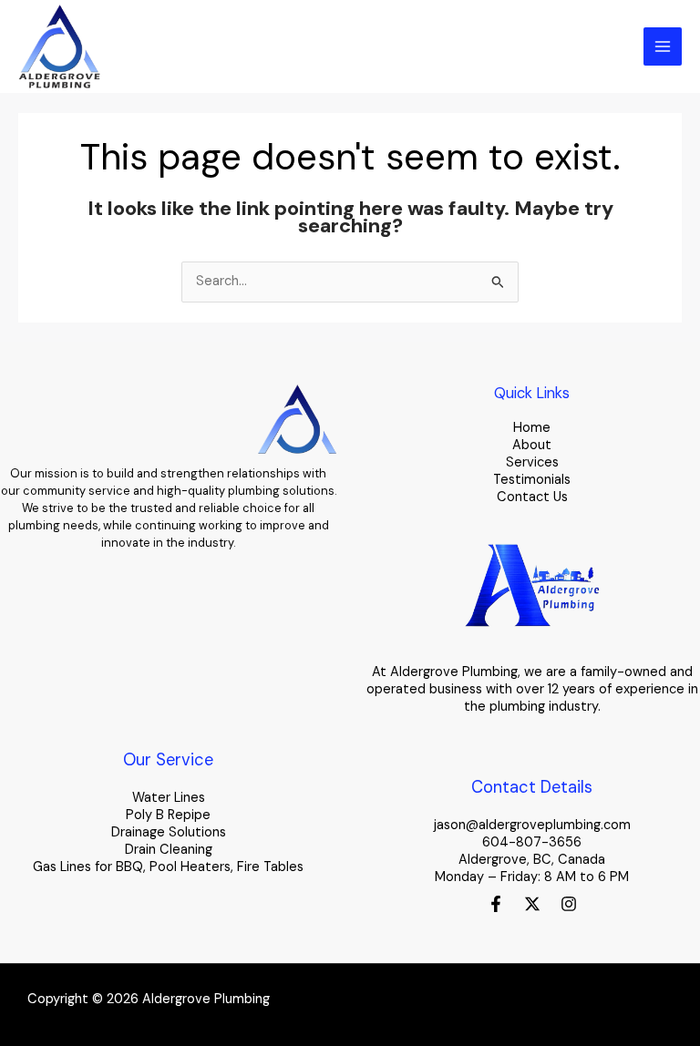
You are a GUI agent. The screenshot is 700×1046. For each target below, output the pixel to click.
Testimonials (532, 479)
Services (532, 462)
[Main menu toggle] (662, 46)
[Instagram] (569, 904)
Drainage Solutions (168, 832)
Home (532, 427)
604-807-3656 (532, 842)
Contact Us (532, 497)
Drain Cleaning (168, 849)
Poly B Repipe (168, 815)
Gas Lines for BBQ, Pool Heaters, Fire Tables (168, 867)
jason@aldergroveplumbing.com (532, 825)
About (531, 445)
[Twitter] (532, 904)
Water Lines (168, 797)
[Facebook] (496, 904)
